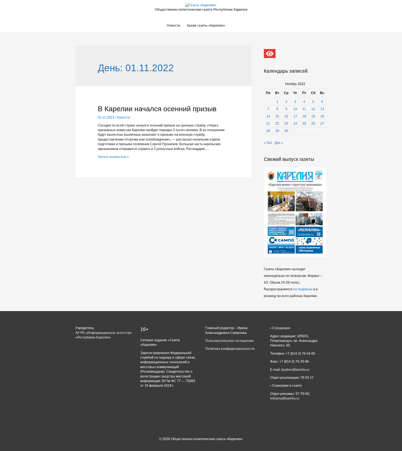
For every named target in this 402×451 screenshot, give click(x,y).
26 (313, 123)
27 (322, 123)
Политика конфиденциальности (229, 348)
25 (304, 123)
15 (277, 116)
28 (268, 131)
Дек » (278, 143)
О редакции (281, 328)
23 (286, 123)
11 (304, 109)
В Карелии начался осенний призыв (157, 109)
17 (295, 116)
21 (268, 123)
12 (313, 109)
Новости (173, 25)
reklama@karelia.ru (284, 398)
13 (322, 109)
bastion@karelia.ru (295, 369)
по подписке (302, 289)
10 (295, 109)
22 (277, 123)
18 (304, 116)
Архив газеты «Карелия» (206, 25)
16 (286, 116)
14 (268, 116)
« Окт (268, 143)
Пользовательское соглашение (229, 340)
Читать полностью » (113, 157)
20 (322, 116)
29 (277, 131)
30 (286, 131)
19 (313, 116)
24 (295, 123)
